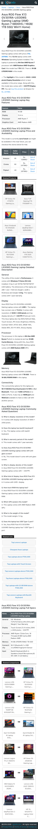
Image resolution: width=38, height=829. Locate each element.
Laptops (11, 7)
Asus (18, 7)
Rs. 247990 (6, 92)
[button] (4, 38)
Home (4, 7)
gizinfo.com (17, 824)
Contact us (32, 827)
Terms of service (20, 827)
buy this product (17, 89)
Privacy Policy (8, 827)
